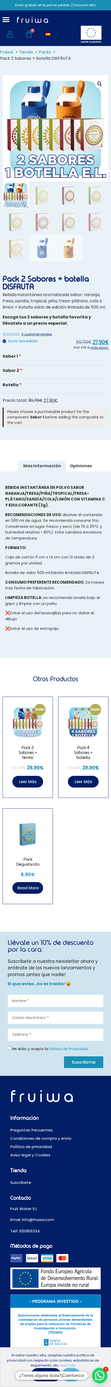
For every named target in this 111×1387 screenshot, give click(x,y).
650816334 (29, 1231)
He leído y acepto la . (50, 1048)
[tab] (42, 466)
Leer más (68, 1365)
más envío (99, 347)
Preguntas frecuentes (31, 1130)
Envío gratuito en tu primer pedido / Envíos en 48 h (55, 5)
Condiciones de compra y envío (41, 1138)
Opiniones (81, 466)
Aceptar (46, 1374)
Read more (27, 888)
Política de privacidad (31, 1146)
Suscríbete (20, 1182)
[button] (6, 20)
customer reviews (36, 334)
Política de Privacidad (68, 1048)
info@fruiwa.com (38, 1219)
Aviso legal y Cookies (30, 1155)
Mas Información (42, 466)
